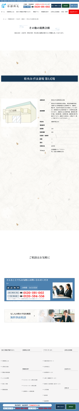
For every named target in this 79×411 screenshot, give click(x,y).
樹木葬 (46, 395)
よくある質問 (5, 378)
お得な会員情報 (68, 350)
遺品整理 (46, 401)
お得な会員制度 (55, 12)
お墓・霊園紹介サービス (50, 378)
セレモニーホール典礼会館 (29, 385)
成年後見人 (47, 366)
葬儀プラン (36, 12)
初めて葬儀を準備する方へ (23, 12)
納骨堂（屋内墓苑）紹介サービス (52, 384)
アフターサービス (48, 350)
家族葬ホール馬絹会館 (28, 391)
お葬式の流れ (5, 366)
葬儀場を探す (45, 12)
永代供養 (46, 389)
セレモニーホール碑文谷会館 (30, 380)
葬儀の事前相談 (6, 372)
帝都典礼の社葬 (26, 350)
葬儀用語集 (5, 389)
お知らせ (66, 388)
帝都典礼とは (10, 12)
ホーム (3, 12)
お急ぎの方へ (67, 369)
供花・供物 (64, 12)
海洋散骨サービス (48, 372)
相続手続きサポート (49, 361)
